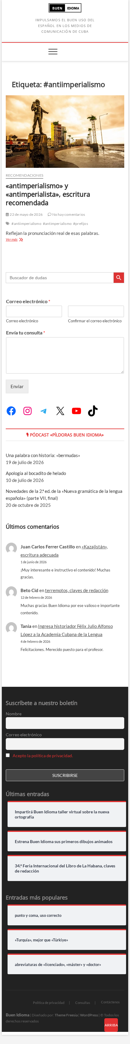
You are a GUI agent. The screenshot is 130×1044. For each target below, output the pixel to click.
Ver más (25, 240)
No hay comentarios (68, 214)
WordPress (89, 1015)
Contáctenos (110, 1002)
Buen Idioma (17, 1014)
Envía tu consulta (25, 332)
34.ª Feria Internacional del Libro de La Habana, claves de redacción (65, 868)
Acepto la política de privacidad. (43, 755)
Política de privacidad (48, 1003)
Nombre (13, 713)
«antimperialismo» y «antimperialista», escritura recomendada (48, 194)
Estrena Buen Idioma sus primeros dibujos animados (63, 841)
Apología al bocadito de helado (36, 473)
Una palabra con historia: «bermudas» (43, 455)
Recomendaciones (24, 175)
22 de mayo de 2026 (26, 214)
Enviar (17, 386)
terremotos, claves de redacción (76, 590)
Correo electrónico (28, 301)
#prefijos (80, 223)
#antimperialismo (57, 223)
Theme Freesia (66, 1015)
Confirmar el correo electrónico (95, 320)
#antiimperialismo (26, 223)
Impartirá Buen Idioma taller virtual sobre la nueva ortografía (62, 814)
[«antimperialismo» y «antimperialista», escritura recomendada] (65, 131)
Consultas (82, 1003)
